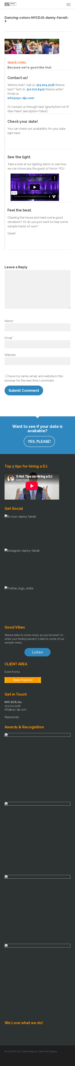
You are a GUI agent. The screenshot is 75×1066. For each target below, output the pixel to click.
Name (9, 321)
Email (9, 338)
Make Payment (22, 680)
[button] (68, 4)
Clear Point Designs (47, 1051)
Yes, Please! (39, 441)
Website (10, 355)
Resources (12, 717)
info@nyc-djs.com (20, 98)
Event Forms (12, 671)
